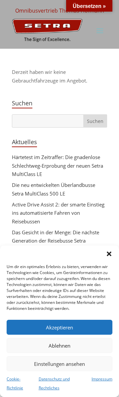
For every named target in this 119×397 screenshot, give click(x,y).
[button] (109, 254)
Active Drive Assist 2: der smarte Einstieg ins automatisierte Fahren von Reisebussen (58, 213)
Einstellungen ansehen (59, 364)
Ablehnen (59, 345)
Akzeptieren (59, 327)
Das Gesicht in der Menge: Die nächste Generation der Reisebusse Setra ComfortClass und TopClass (55, 241)
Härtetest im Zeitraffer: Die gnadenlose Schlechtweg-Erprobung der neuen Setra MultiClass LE (57, 165)
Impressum (102, 379)
